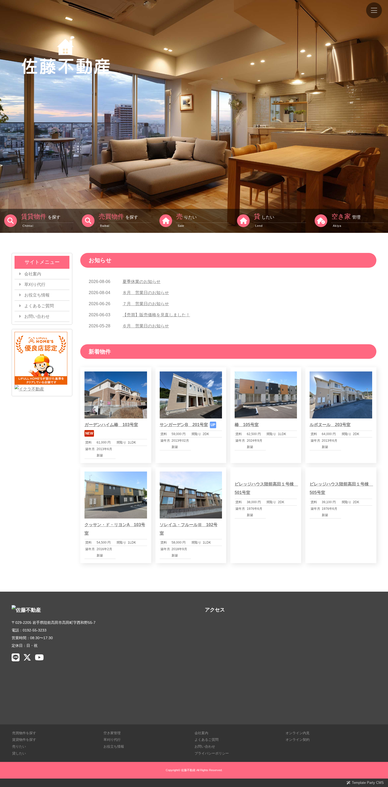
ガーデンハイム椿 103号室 (111, 424)
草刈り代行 (34, 284)
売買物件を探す (24, 733)
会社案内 (32, 274)
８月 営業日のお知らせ (145, 292)
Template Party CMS (368, 783)
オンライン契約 (298, 740)
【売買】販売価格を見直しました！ (156, 315)
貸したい (19, 753)
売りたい (19, 746)
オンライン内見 (298, 733)
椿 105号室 (247, 424)
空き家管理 (112, 733)
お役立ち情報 (37, 295)
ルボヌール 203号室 (330, 424)
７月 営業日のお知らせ (145, 303)
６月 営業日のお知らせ (145, 326)
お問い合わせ (37, 316)
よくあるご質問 (39, 306)
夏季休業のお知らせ (141, 281)
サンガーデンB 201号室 (184, 424)
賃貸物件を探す (24, 740)
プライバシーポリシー (212, 753)
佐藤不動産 (188, 770)
